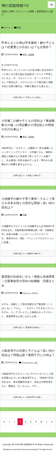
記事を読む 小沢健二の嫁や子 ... (28, 175)
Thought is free (45, 449)
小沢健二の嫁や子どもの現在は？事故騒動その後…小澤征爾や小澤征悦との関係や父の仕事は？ (28, 125)
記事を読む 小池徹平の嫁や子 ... (28, 253)
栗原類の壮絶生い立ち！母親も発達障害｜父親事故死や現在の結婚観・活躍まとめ (28, 281)
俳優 (25, 215)
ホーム (7, 27)
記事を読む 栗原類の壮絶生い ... (28, 327)
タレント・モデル (30, 293)
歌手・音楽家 (28, 54)
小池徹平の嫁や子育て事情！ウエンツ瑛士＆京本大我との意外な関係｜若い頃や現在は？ (28, 203)
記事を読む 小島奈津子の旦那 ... (28, 397)
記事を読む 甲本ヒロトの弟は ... (28, 97)
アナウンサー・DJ (29, 362)
